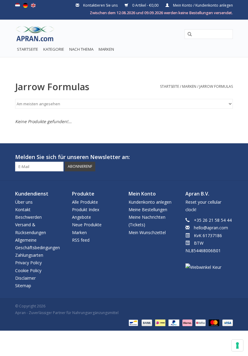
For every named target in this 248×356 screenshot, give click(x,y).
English (33, 5)
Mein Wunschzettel (147, 232)
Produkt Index (85, 209)
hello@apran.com (211, 227)
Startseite (27, 49)
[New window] (217, 157)
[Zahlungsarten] (132, 322)
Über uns (24, 202)
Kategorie (53, 49)
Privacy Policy (28, 262)
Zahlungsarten (29, 255)
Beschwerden (28, 217)
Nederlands (17, 5)
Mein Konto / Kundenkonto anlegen (202, 5)
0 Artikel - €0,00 (145, 5)
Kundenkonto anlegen (150, 202)
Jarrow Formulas (216, 86)
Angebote (81, 217)
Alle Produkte (85, 202)
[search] (208, 34)
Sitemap (23, 285)
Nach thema (81, 49)
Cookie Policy (28, 270)
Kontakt (23, 209)
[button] (187, 34)
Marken (106, 49)
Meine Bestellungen (148, 209)
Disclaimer (25, 278)
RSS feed (81, 240)
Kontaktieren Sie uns (100, 5)
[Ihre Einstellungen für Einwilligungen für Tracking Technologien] (237, 345)
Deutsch (25, 5)
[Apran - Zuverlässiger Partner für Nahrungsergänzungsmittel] (29, 35)
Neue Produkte (87, 224)
